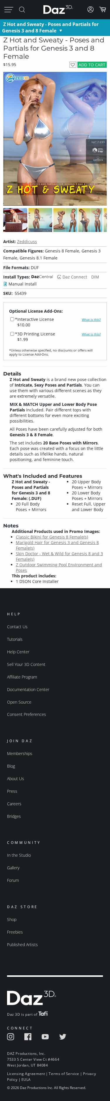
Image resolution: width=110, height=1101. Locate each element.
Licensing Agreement (26, 1073)
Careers (14, 803)
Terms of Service (64, 1073)
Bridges (14, 816)
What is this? (91, 320)
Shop (11, 919)
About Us (15, 778)
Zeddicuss (27, 241)
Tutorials (15, 639)
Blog (11, 766)
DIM (95, 277)
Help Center (18, 652)
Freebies (15, 932)
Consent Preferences (26, 714)
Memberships (19, 753)
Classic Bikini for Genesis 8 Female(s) (52, 537)
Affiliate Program (22, 677)
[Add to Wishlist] (73, 65)
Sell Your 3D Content (26, 664)
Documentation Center (28, 689)
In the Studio (19, 855)
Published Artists (22, 944)
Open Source (19, 702)
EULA (26, 1079)
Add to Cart (92, 64)
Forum (13, 880)
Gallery (13, 867)
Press (12, 791)
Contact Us (17, 626)
